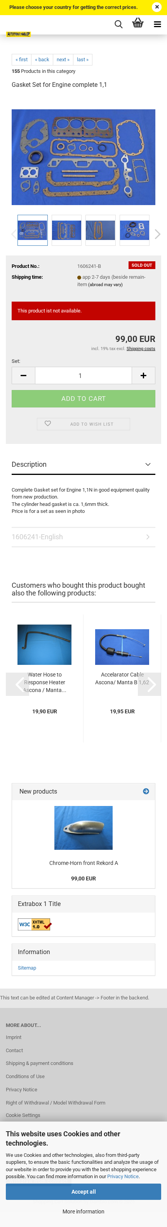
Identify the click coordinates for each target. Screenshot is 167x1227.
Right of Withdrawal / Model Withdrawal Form (55, 1103)
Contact (14, 1050)
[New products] (146, 791)
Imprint (13, 1037)
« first (22, 59)
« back (42, 59)
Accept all (83, 1192)
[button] (155, 234)
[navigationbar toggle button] (157, 25)
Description (29, 464)
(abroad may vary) (105, 284)
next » (63, 59)
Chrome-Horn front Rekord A (83, 863)
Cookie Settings (23, 1115)
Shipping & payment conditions (39, 1063)
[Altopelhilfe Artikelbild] (83, 154)
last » (83, 59)
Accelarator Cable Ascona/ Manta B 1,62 (122, 678)
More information (83, 1211)
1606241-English (37, 537)
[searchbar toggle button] (118, 25)
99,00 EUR (83, 878)
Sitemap (27, 968)
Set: (16, 361)
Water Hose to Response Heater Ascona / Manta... (44, 682)
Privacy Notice (123, 1176)
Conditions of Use (25, 1076)
